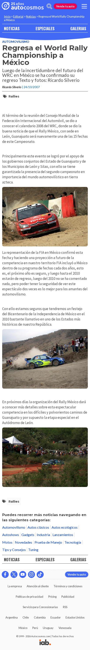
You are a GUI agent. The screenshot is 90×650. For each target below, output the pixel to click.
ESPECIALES (45, 28)
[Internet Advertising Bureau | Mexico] (45, 642)
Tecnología (72, 542)
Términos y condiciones (68, 586)
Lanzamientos (62, 535)
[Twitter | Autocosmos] (13, 574)
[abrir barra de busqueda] (49, 6)
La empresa (15, 586)
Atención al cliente (38, 586)
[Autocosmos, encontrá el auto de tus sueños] (22, 6)
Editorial (18, 16)
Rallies (14, 96)
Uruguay (48, 628)
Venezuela (65, 628)
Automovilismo (15, 41)
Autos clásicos (38, 527)
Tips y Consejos (14, 550)
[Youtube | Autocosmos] (22, 574)
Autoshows (10, 535)
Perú (35, 628)
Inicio (7, 16)
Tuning (33, 550)
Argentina (11, 617)
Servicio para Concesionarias (40, 607)
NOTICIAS (11, 28)
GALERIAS (78, 28)
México (23, 628)
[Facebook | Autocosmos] (5, 574)
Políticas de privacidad (29, 596)
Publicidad (67, 596)
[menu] (84, 6)
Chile (25, 617)
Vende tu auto (65, 6)
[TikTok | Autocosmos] (40, 574)
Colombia (40, 617)
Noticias (31, 16)
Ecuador (55, 617)
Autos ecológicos (65, 527)
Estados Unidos (75, 617)
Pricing (52, 596)
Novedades (23, 542)
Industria (43, 535)
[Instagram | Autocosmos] (31, 574)
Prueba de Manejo (48, 542)
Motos (7, 542)
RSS (65, 607)
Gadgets (27, 535)
